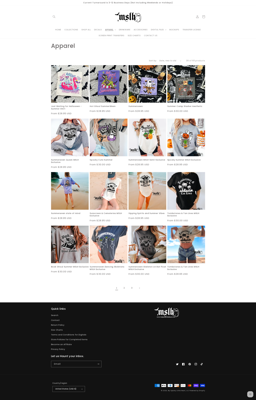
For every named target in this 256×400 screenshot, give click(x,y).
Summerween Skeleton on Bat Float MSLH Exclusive (147, 268)
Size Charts (57, 330)
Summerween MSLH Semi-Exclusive (147, 160)
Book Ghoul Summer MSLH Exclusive (70, 267)
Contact (55, 320)
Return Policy (57, 325)
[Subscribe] (98, 364)
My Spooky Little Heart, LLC (178, 391)
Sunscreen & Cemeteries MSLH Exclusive (106, 214)
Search (54, 315)
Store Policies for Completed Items (69, 339)
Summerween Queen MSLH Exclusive (65, 161)
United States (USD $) (66, 389)
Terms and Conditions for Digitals (68, 334)
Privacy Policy (58, 349)
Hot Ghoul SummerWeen (102, 106)
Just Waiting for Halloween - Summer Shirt (66, 107)
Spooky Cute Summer (101, 160)
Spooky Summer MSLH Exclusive (184, 160)
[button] (54, 17)
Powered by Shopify (197, 391)
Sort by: (153, 60)
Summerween (136, 106)
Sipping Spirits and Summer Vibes (147, 213)
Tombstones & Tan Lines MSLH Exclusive (183, 214)
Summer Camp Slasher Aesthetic (184, 106)
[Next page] (139, 288)
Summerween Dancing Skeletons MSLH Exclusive (107, 268)
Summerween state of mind (65, 213)
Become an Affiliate (61, 344)
